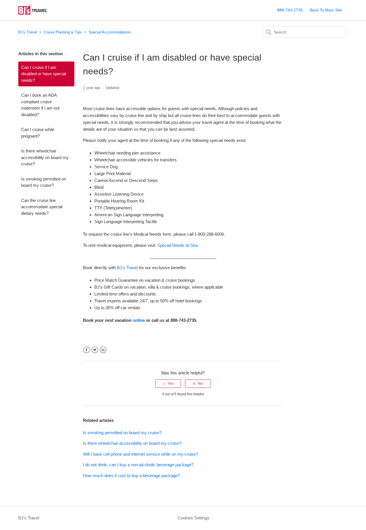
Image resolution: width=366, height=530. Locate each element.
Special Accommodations (110, 32)
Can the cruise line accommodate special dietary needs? (41, 207)
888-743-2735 (290, 10)
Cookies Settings (193, 517)
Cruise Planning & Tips (63, 32)
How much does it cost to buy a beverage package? (131, 475)
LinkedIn (103, 350)
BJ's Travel (27, 32)
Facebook (86, 350)
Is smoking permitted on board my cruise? (43, 182)
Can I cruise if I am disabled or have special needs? (43, 74)
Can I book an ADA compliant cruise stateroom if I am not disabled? (40, 105)
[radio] (168, 383)
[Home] (39, 13)
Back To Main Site (326, 10)
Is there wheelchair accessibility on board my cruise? (45, 157)
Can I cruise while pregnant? (37, 132)
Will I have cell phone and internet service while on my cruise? (140, 454)
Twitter (94, 350)
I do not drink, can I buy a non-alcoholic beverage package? (138, 464)
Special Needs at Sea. (178, 245)
